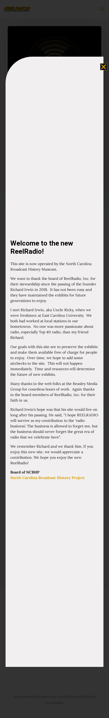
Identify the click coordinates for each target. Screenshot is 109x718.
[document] (54, 359)
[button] (103, 67)
